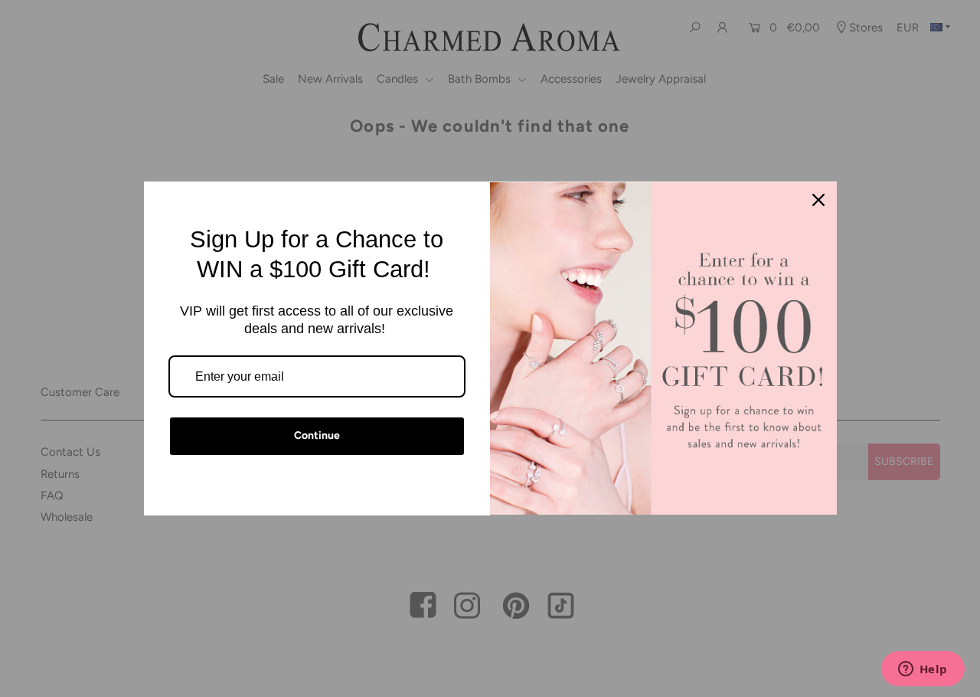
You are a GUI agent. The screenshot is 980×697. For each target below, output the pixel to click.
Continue (317, 435)
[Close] (818, 200)
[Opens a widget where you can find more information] (922, 670)
